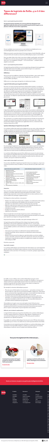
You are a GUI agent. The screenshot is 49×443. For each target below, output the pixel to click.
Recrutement (38, 401)
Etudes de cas (26, 399)
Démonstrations (38, 398)
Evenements (25, 398)
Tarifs (36, 399)
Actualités (25, 394)
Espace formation (26, 396)
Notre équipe (38, 402)
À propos (37, 394)
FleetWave (15, 394)
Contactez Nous (38, 396)
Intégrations (15, 402)
